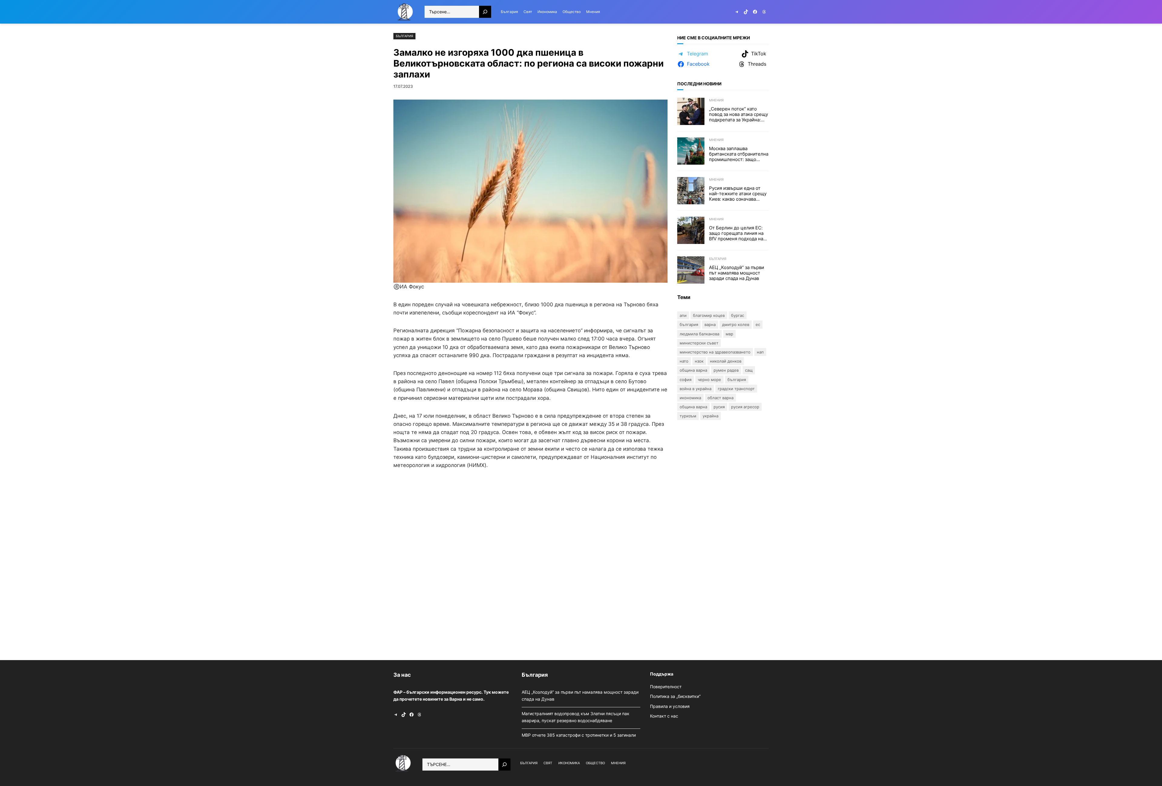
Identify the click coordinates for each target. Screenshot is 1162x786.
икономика (690, 397)
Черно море (709, 379)
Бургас (737, 315)
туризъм (688, 415)
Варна (710, 324)
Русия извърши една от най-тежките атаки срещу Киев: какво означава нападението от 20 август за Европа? (737, 194)
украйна (710, 415)
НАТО (684, 361)
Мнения (716, 100)
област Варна (720, 397)
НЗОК (699, 361)
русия (719, 406)
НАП (760, 352)
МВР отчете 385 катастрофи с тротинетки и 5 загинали (579, 735)
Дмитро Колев (735, 324)
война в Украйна (695, 388)
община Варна (693, 406)
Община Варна (693, 370)
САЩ (749, 370)
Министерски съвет (699, 342)
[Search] (485, 12)
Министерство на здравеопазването (715, 352)
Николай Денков (725, 361)
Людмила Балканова (699, 333)
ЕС (758, 324)
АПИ (683, 315)
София (685, 379)
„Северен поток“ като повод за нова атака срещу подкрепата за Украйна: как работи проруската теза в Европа (738, 114)
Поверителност (665, 686)
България (404, 36)
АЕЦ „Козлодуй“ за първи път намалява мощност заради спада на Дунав (736, 273)
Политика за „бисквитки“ (675, 696)
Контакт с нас (664, 716)
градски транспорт (736, 388)
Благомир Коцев (709, 315)
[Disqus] (530, 563)
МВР (729, 333)
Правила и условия (670, 706)
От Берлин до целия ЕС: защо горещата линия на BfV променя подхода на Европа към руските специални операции (736, 233)
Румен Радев (726, 370)
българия (736, 379)
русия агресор (745, 406)
